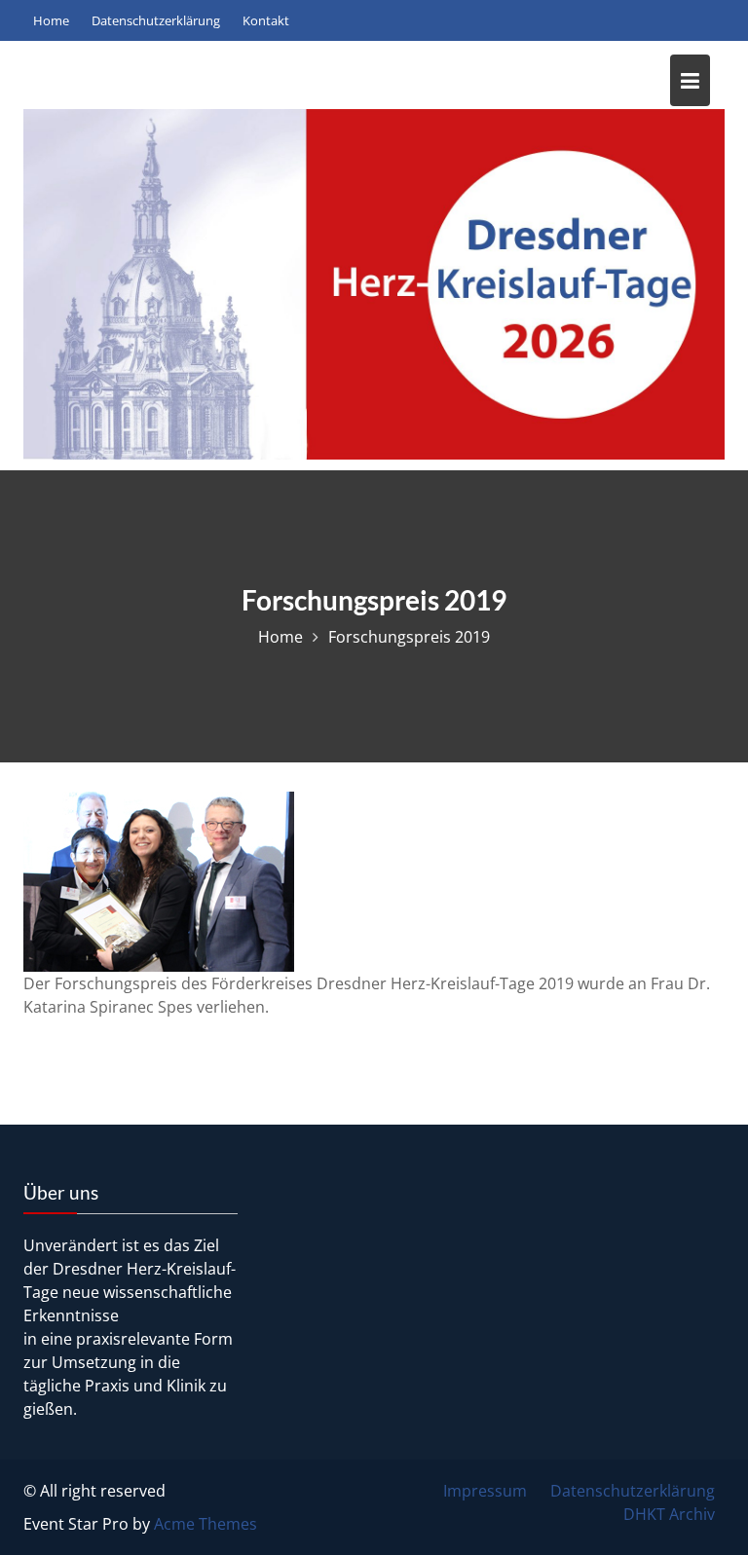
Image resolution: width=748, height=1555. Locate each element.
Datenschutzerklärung (632, 1490)
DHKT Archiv (669, 1514)
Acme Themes (205, 1524)
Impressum (485, 1490)
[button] (706, 27)
